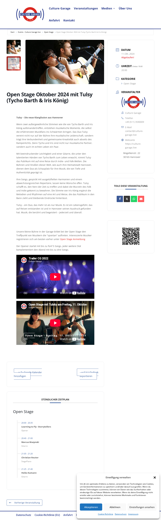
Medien (106, 8)
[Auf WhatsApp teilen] (134, 199)
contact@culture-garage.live (134, 133)
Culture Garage (59, 8)
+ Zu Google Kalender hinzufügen (28, 374)
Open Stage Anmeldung (72, 239)
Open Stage (48, 32)
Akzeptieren (91, 507)
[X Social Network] (127, 199)
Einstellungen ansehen (142, 507)
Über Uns (125, 8)
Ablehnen (115, 507)
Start (12, 32)
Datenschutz (121, 514)
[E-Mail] (141, 199)
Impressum (133, 514)
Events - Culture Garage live (29, 32)
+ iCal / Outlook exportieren (89, 374)
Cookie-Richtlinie (105, 514)
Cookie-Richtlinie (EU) (47, 515)
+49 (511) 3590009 (134, 121)
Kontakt (69, 20)
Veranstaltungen (86, 8)
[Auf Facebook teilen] (120, 199)
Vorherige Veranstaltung (27, 502)
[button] (154, 477)
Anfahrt (54, 20)
